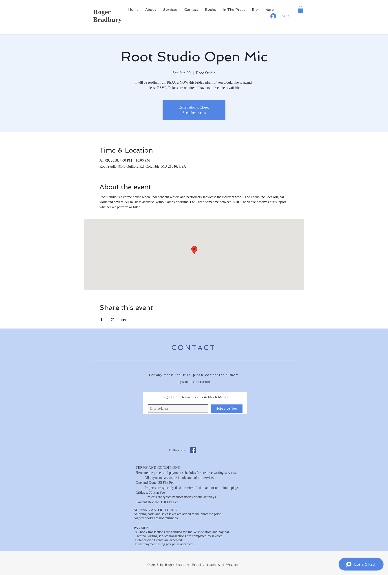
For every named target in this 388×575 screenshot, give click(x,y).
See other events (194, 113)
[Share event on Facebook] (101, 319)
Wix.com (233, 564)
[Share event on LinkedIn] (123, 319)
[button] (301, 9)
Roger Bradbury (107, 15)
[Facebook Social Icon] (193, 450)
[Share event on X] (112, 319)
